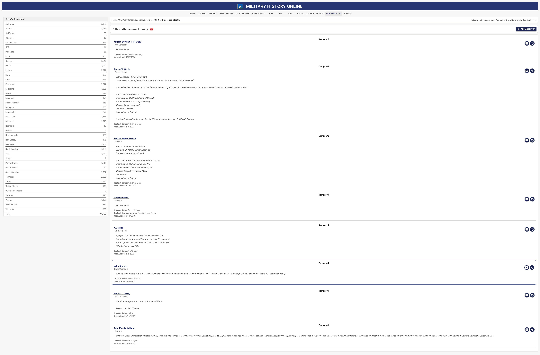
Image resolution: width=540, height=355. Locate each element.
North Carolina (145, 20)
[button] (260, 41)
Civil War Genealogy (128, 20)
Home (115, 20)
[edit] (532, 43)
